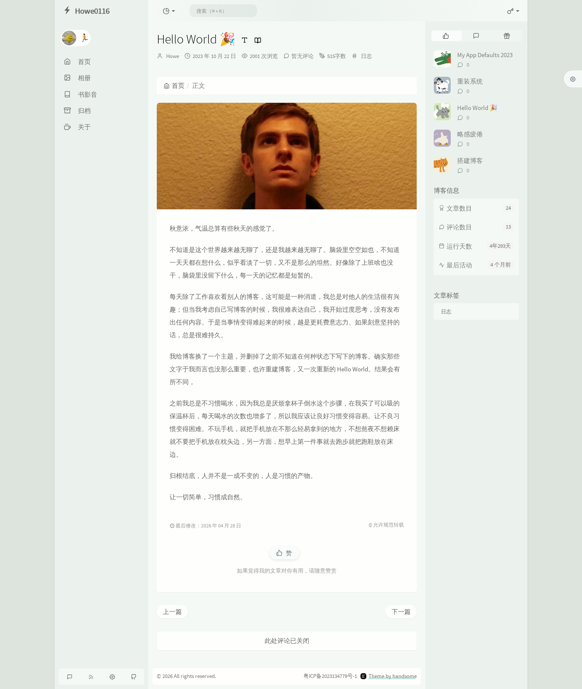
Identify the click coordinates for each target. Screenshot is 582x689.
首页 (178, 85)
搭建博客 (470, 160)
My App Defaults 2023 (485, 55)
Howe (172, 56)
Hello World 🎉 (477, 108)
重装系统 (470, 81)
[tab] (446, 36)
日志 (366, 56)
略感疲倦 (470, 134)
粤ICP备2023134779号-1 (330, 676)
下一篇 (401, 612)
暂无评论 (302, 56)
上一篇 (172, 612)
